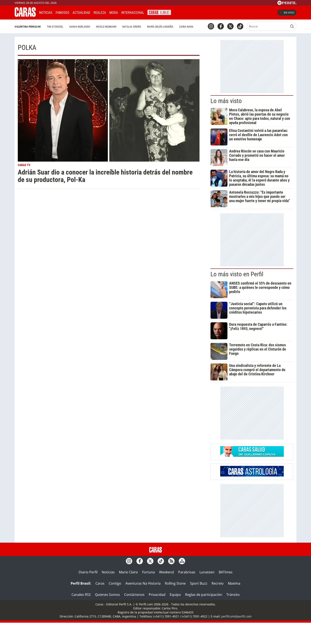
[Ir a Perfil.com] (286, 3)
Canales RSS (81, 594)
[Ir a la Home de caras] (25, 15)
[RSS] (171, 561)
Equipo (175, 594)
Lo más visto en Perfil (237, 274)
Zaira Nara (186, 26)
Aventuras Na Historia (143, 583)
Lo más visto (226, 101)
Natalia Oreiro (131, 26)
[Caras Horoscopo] (252, 475)
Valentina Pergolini (28, 26)
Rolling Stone (175, 583)
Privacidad (157, 594)
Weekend (166, 572)
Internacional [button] (132, 13)
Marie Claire (128, 572)
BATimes (226, 572)
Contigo (115, 583)
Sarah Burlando (79, 26)
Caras (100, 583)
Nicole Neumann (106, 26)
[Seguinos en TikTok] (240, 26)
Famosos (62, 13)
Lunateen (207, 572)
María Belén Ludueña (160, 26)
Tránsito (233, 594)
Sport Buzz (198, 583)
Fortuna (148, 572)
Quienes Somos (107, 594)
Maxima (234, 583)
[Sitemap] (182, 561)
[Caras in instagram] (211, 26)
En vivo (289, 12)
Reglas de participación (203, 594)
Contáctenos (134, 594)
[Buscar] (292, 26)
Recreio (218, 583)
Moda (113, 13)
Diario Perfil (88, 572)
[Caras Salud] (252, 455)
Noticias (45, 13)
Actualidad (81, 13)
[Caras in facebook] (220, 26)
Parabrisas (186, 572)
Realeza (100, 13)
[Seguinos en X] (230, 26)
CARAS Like (159, 12)
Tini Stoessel (55, 26)
